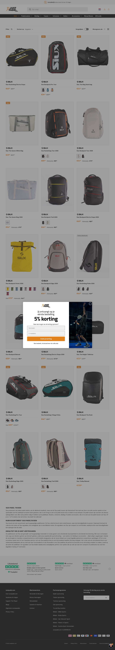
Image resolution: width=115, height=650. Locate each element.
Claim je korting (46, 339)
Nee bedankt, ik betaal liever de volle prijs (46, 343)
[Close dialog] (90, 304)
